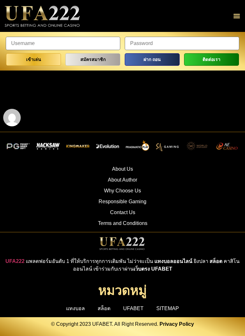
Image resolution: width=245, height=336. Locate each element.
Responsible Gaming (122, 201)
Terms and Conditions (122, 223)
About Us (122, 169)
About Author (122, 180)
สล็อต (104, 308)
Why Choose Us (122, 190)
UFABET (133, 308)
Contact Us (122, 212)
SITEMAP (167, 308)
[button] (236, 16)
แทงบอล (75, 308)
